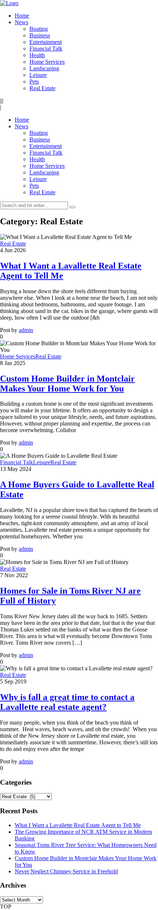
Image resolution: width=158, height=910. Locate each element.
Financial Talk (45, 48)
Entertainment (45, 42)
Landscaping (44, 68)
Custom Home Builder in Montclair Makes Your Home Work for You (67, 383)
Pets (34, 81)
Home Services (47, 62)
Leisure (38, 75)
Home (22, 15)
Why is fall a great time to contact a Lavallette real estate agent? (67, 702)
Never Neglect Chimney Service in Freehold (66, 871)
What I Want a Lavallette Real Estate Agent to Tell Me (78, 825)
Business (39, 35)
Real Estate (42, 88)
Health (37, 55)
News (21, 22)
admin (26, 330)
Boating (38, 29)
